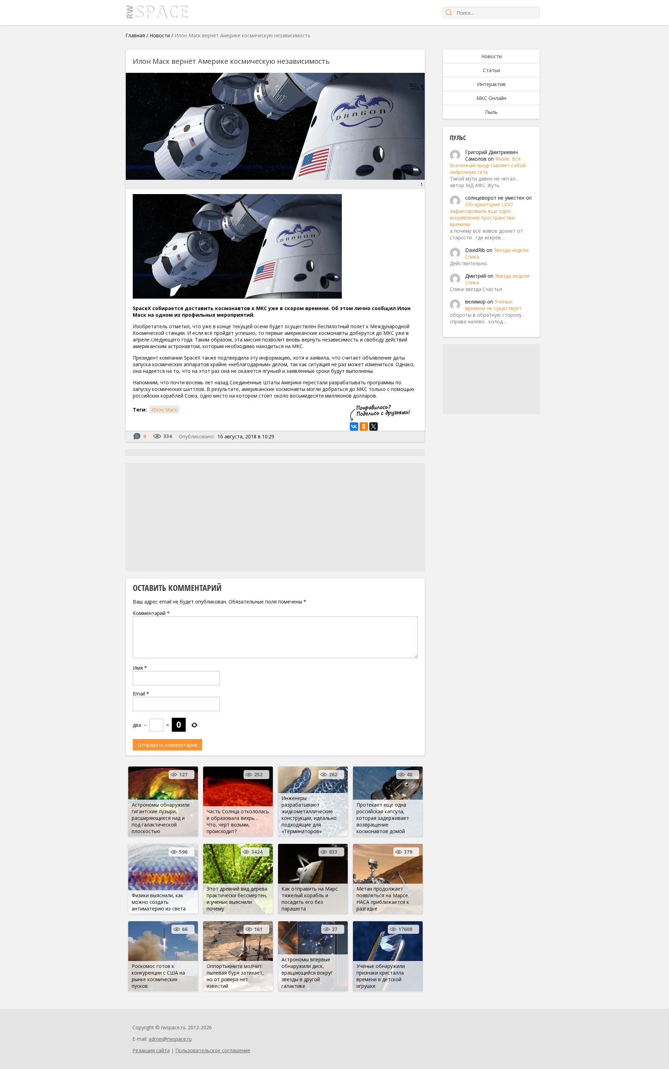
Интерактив (491, 84)
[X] (373, 426)
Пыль (491, 112)
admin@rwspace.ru (170, 1039)
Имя (140, 667)
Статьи (491, 70)
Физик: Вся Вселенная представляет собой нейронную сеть (488, 165)
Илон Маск (164, 409)
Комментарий (151, 613)
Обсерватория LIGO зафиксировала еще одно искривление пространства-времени (483, 214)
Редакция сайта (151, 1050)
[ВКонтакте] (354, 426)
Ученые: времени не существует (493, 305)
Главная (135, 35)
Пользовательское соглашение (212, 1050)
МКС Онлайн (491, 98)
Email (141, 693)
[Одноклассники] (364, 426)
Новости (159, 35)
